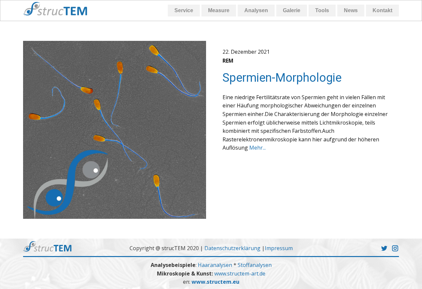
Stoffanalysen (255, 265)
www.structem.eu (215, 281)
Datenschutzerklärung (232, 248)
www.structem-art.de (239, 273)
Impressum (279, 248)
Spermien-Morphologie (282, 78)
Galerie (291, 10)
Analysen (256, 10)
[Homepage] (55, 9)
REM (228, 60)
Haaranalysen (215, 265)
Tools (322, 10)
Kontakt (382, 10)
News (351, 10)
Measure (218, 10)
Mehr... (257, 147)
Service (183, 10)
